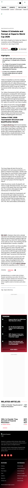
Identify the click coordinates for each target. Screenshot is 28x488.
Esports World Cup (8, 125)
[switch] (19, 3)
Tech (2, 473)
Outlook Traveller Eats (22, 475)
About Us (3, 478)
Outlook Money (20, 471)
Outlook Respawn (5, 9)
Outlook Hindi (20, 480)
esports (12, 9)
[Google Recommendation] (22, 49)
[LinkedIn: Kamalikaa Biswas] (15, 270)
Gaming (4, 7)
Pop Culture (22, 7)
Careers (3, 475)
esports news (18, 9)
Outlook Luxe (20, 478)
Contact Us (3, 480)
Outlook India (20, 466)
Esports (12, 7)
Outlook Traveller (21, 473)
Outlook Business (21, 468)
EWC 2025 (4, 235)
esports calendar (21, 263)
